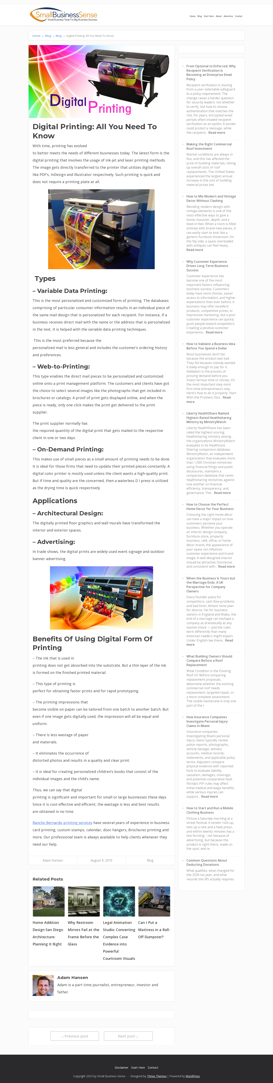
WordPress (193, 1076)
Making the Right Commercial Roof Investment (209, 146)
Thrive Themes (156, 1076)
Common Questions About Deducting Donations (206, 862)
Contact (238, 16)
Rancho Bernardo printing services (62, 822)
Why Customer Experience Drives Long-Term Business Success (207, 265)
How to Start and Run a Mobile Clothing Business (209, 810)
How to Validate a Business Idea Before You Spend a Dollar (210, 346)
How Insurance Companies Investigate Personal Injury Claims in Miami (207, 721)
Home (192, 16)
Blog (199, 16)
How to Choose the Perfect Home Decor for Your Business (210, 506)
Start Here (209, 16)
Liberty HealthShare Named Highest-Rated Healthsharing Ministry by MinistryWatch (208, 417)
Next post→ (128, 1036)
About (219, 16)
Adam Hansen (53, 860)
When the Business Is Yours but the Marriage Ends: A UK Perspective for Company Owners (210, 584)
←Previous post (74, 1036)
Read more (216, 132)
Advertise (228, 16)
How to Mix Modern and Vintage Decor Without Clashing (211, 198)
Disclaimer (121, 1067)
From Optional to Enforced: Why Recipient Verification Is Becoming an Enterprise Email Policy (211, 72)
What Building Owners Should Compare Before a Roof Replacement (209, 660)
